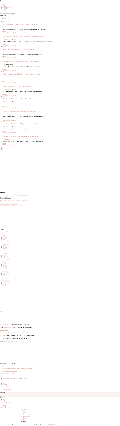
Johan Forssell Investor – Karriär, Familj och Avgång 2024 (11, 205)
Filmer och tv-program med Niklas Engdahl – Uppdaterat (21, 136)
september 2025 (5, 244)
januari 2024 (4, 257)
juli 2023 (4, 262)
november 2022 (5, 271)
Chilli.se (16, 360)
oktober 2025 (5, 243)
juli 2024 (4, 254)
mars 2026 (4, 237)
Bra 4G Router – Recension (5, 202)
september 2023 (5, 259)
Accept (49, 424)
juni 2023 (4, 263)
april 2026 (4, 236)
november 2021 (5, 281)
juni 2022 (4, 275)
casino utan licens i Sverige (8, 327)
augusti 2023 (5, 261)
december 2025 (5, 240)
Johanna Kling (7, 26)
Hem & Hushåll (6, 7)
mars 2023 (4, 266)
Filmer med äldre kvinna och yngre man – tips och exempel (21, 61)
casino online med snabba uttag (11, 341)
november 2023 (5, 258)
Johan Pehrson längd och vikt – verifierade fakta (18, 49)
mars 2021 (4, 285)
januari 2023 (4, 268)
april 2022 (4, 276)
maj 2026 (4, 235)
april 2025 (4, 246)
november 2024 (5, 252)
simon (5, 64)
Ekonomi (4, 6)
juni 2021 (4, 283)
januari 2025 (4, 249)
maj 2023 (4, 264)
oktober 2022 (5, 272)
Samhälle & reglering (7, 389)
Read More (53, 424)
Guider (4, 9)
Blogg (3, 5)
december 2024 (5, 250)
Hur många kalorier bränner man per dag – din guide (19, 24)
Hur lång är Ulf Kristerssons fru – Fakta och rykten (19, 99)
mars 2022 (4, 277)
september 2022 (5, 273)
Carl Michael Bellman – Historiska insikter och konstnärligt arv (23, 36)
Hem (3, 4)
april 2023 (4, 265)
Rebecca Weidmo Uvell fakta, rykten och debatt (17, 86)
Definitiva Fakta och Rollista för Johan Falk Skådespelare (21, 74)
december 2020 (5, 286)
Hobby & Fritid (5, 8)
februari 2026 (5, 238)
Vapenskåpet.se (3, 335)
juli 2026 (4, 232)
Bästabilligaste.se (3, 332)
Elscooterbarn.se (3, 338)
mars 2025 (4, 247)
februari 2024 (5, 256)
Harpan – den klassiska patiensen (6, 201)
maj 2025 (4, 245)
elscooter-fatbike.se (4, 324)
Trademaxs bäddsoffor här (22, 195)
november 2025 (5, 241)
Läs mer (4, 31)
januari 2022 (4, 279)
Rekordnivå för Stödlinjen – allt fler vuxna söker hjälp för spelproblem (14, 200)
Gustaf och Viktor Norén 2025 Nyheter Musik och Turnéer (21, 124)
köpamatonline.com (4, 330)
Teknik (4, 10)
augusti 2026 (5, 231)
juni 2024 (4, 255)
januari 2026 (4, 239)
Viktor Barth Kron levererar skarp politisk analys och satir (21, 111)
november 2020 (5, 288)
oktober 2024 (5, 253)
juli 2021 (4, 282)
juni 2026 (4, 234)
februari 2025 (5, 248)
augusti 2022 (5, 274)
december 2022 (5, 270)
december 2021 (5, 280)
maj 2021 (4, 284)
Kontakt (4, 11)
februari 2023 (5, 267)
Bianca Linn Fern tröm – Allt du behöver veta (9, 204)
